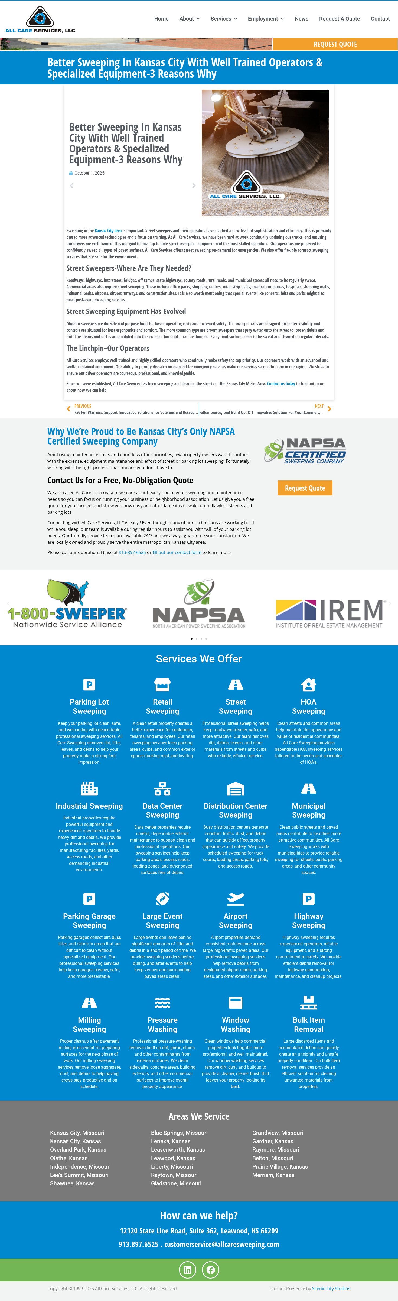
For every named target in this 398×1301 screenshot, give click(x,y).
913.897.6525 (138, 1244)
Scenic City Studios (331, 1289)
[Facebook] (210, 1270)
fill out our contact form (177, 552)
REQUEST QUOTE (335, 44)
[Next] (164, 186)
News (301, 18)
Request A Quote (339, 18)
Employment (263, 18)
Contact (380, 18)
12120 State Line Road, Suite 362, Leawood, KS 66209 (199, 1230)
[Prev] (101, 186)
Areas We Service (199, 1116)
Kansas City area (108, 230)
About (187, 18)
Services (221, 18)
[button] (8, 603)
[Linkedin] (187, 1270)
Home (161, 18)
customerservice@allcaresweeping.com (221, 1244)
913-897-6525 (132, 552)
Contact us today (281, 383)
